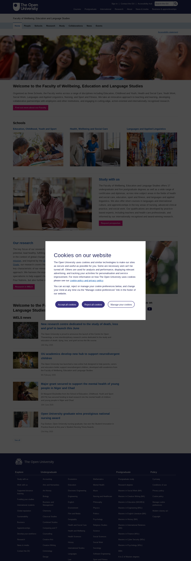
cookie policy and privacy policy (86, 280)
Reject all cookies (93, 304)
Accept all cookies (67, 304)
